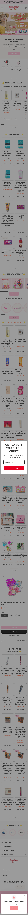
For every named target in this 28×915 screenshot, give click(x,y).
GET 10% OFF (14, 468)
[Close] (25, 442)
